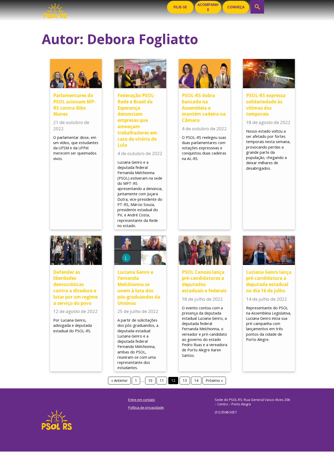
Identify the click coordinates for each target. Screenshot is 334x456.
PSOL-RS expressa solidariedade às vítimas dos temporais (265, 104)
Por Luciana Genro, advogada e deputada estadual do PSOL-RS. (72, 325)
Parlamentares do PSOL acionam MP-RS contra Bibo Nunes (74, 104)
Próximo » (214, 380)
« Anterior (119, 380)
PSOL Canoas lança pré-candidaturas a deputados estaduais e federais (204, 281)
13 (185, 380)
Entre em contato (141, 399)
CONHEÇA (235, 7)
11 (162, 380)
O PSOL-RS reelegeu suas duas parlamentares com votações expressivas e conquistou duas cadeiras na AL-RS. (204, 148)
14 (196, 380)
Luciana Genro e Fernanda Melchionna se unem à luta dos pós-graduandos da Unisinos (138, 287)
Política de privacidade (146, 407)
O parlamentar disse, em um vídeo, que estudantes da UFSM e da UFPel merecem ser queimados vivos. (75, 148)
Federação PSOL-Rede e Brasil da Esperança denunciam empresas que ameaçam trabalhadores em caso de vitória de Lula (137, 120)
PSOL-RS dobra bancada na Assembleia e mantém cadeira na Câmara (204, 107)
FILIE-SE (180, 7)
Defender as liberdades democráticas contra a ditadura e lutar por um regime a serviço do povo (75, 287)
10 (150, 380)
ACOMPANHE (208, 7)
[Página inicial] (55, 9)
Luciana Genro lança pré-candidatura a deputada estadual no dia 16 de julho (268, 281)
